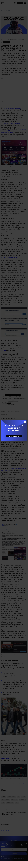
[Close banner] (25, 422)
